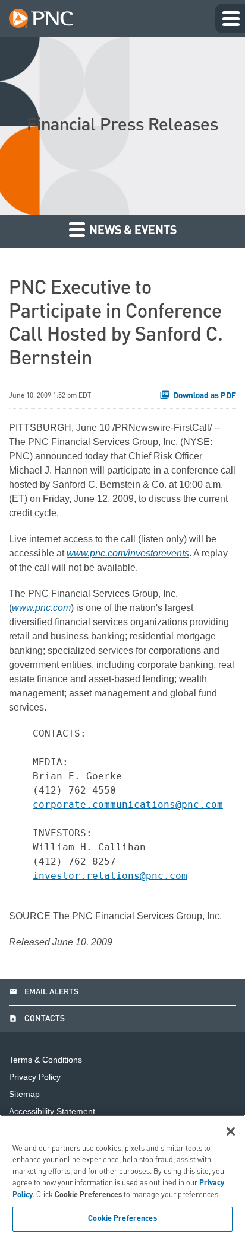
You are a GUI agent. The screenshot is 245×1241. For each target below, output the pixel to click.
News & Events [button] (132, 231)
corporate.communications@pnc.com (128, 804)
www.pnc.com (41, 608)
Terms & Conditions (45, 1060)
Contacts (37, 1019)
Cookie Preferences (122, 1219)
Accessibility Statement (52, 1111)
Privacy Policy (35, 1077)
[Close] (231, 1131)
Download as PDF (204, 396)
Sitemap (24, 1094)
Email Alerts (43, 992)
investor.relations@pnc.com (110, 875)
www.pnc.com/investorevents (128, 553)
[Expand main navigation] (230, 18)
